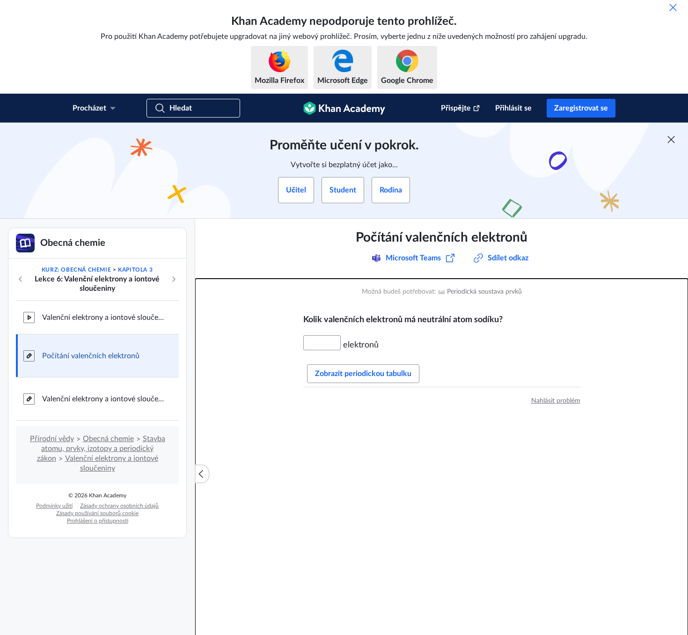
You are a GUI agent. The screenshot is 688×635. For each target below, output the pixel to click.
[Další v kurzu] (173, 279)
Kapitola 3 (135, 270)
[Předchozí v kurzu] (20, 279)
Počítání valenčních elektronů (90, 356)
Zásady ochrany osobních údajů (119, 506)
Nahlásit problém (555, 401)
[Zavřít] (673, 7)
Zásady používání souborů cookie (97, 513)
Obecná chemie (108, 439)
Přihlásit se (513, 108)
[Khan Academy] (344, 108)
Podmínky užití (54, 506)
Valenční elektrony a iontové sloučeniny (103, 317)
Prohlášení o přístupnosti (97, 521)
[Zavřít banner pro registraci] (671, 139)
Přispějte (456, 108)
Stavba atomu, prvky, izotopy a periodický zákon (101, 448)
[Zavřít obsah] (202, 474)
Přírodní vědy (52, 439)
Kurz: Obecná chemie (76, 270)
